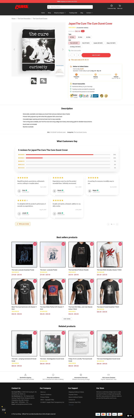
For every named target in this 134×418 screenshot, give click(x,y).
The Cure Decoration (24, 18)
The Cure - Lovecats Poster (48, 270)
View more (67, 319)
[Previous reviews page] (108, 224)
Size (69, 40)
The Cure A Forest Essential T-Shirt (108, 307)
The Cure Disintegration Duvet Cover (108, 359)
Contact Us (72, 399)
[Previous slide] (14, 49)
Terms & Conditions (45, 394)
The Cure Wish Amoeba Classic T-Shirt (109, 270)
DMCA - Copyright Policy (47, 399)
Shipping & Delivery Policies (76, 392)
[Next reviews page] (117, 224)
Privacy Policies (44, 397)
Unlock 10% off (3, 410)
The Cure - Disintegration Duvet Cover (52, 359)
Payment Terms (73, 394)
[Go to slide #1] (33, 81)
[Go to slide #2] (43, 81)
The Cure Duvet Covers (40, 18)
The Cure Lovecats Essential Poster (23, 270)
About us (42, 392)
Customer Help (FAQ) (75, 402)
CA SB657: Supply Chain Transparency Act (52, 402)
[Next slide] (63, 49)
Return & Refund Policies (75, 397)
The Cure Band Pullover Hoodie (78, 270)
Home (13, 18)
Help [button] (131, 415)
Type (69, 34)
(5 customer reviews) (82, 27)
